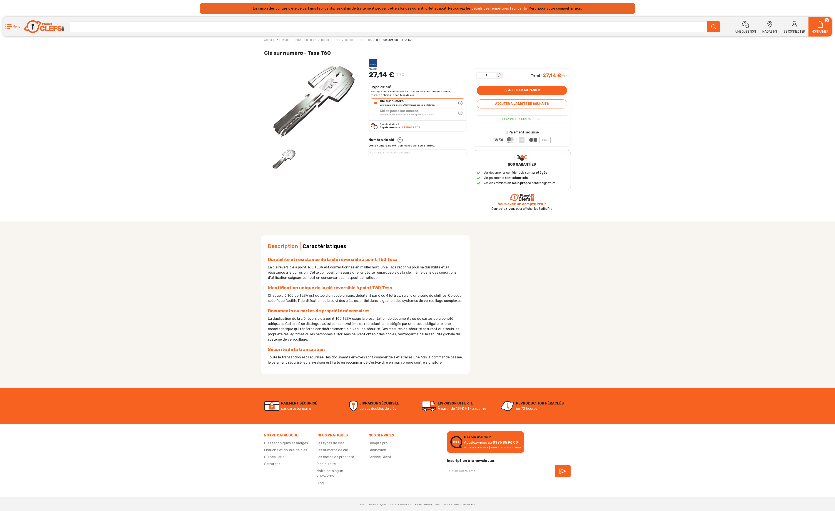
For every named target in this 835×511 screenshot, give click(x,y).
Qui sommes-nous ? (401, 504)
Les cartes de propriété (335, 457)
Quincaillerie (274, 457)
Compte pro (378, 443)
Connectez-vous (503, 209)
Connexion (377, 450)
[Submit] (713, 26)
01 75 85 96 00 (411, 127)
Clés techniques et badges (286, 443)
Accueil (269, 40)
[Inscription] (563, 471)
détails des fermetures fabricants (499, 8)
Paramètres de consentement (459, 504)
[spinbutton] (486, 75)
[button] (12, 27)
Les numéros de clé (332, 450)
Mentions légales (377, 504)
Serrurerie (272, 464)
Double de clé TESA (358, 40)
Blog (320, 483)
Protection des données (427, 504)
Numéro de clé (381, 140)
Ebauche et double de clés (298, 40)
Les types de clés (330, 443)
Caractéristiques (324, 246)
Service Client (380, 457)
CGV (362, 504)
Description (283, 246)
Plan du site (326, 464)
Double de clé (331, 40)
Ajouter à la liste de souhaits (522, 104)
